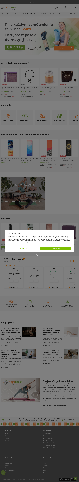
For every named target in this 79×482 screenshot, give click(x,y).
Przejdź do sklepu (55, 248)
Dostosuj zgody (23, 248)
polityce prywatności (63, 237)
